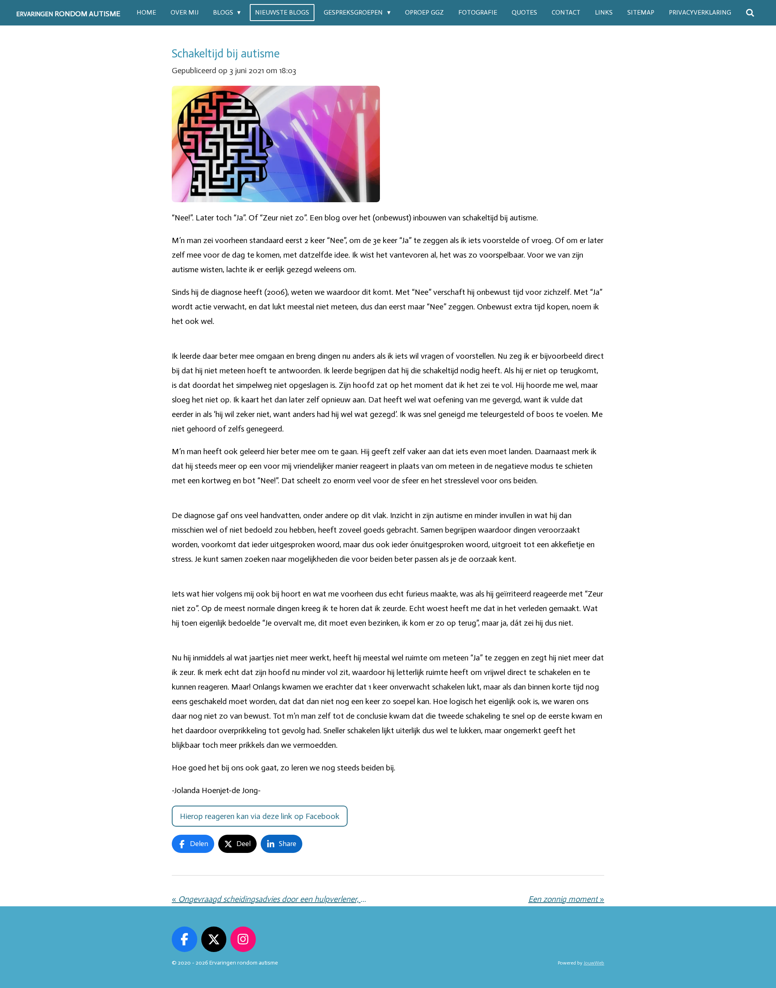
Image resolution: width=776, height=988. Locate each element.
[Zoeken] (750, 12)
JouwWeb (594, 963)
